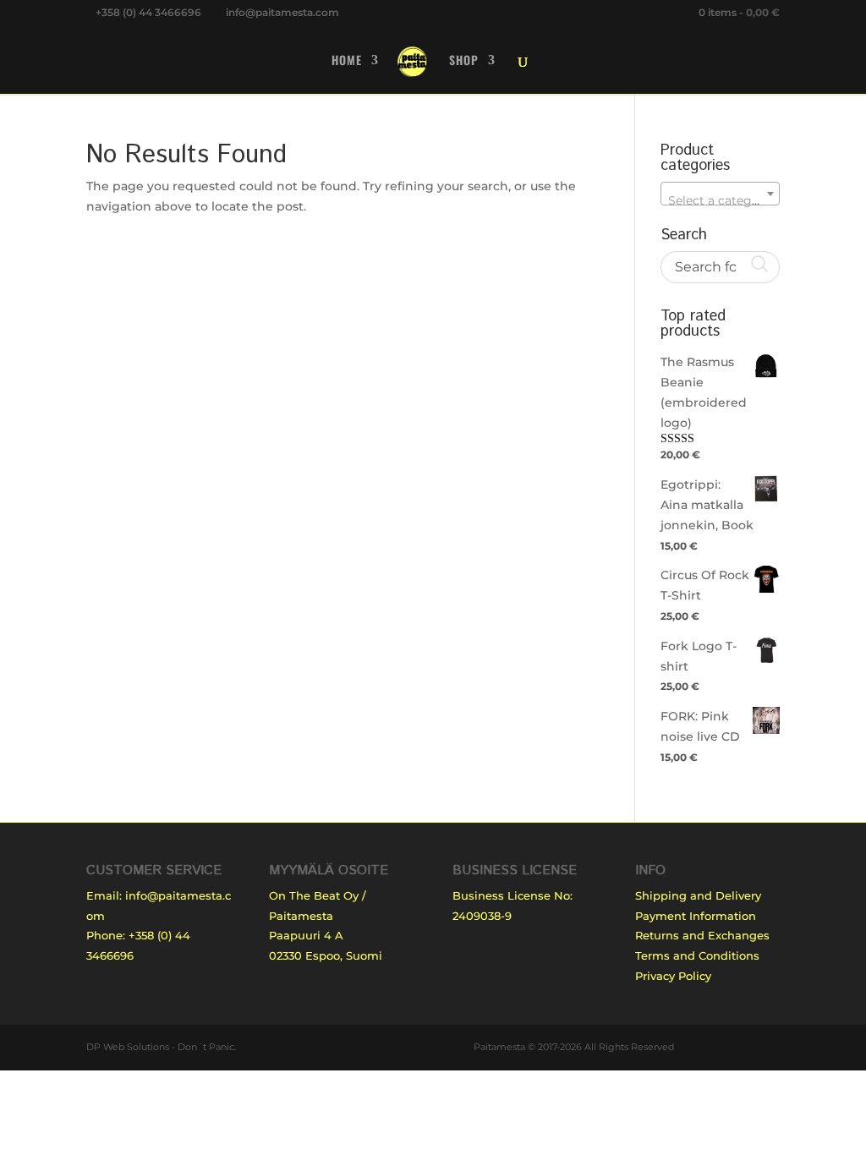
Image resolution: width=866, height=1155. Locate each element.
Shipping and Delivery (698, 895)
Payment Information (695, 915)
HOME (347, 61)
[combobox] (720, 193)
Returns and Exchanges (702, 935)
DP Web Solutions (127, 1047)
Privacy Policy (673, 976)
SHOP (464, 61)
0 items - (739, 12)
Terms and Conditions (697, 955)
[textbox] (720, 200)
